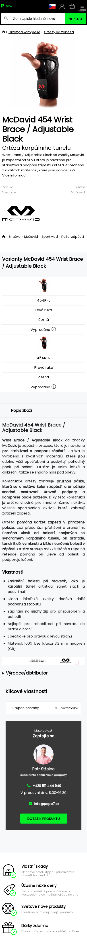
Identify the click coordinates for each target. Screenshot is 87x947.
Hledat (75, 19)
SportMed (49, 236)
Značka (14, 236)
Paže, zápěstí (72, 236)
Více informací (14, 175)
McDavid (78, 192)
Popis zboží (21, 410)
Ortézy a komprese (24, 32)
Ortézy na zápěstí (59, 32)
